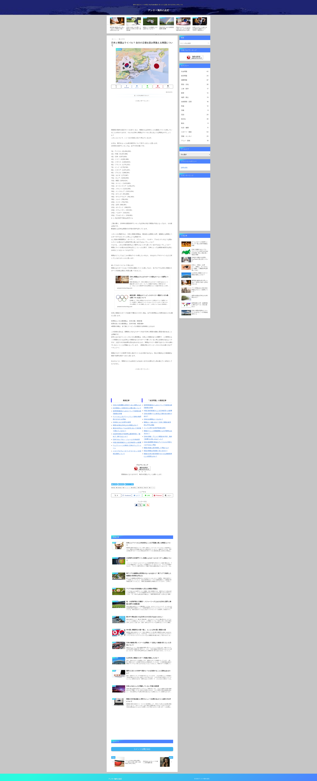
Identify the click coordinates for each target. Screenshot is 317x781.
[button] (168, 86)
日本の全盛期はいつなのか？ (153, 419)
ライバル (153, 487)
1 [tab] (156, 34)
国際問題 (122, 484)
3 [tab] (161, 34)
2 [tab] (158, 34)
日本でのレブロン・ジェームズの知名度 (126, 439)
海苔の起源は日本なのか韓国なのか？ (125, 425)
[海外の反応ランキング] (195, 57)
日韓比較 (120, 487)
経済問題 (115, 484)
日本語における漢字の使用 (122, 422)
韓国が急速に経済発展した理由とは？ (156, 448)
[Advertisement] (142, 113)
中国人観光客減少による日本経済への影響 (127, 442)
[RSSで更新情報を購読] (148, 505)
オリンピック (127, 487)
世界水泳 (141, 487)
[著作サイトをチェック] (136, 505)
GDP (147, 487)
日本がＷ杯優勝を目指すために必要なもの (127, 405)
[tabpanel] (117, 24)
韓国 (114, 487)
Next (209, 24)
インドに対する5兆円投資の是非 (155, 428)
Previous (108, 24)
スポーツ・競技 (129, 484)
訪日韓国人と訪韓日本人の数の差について (127, 408)
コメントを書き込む (142, 749)
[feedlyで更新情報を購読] (144, 505)
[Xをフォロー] (140, 505)
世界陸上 (135, 487)
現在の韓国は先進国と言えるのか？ (156, 451)
